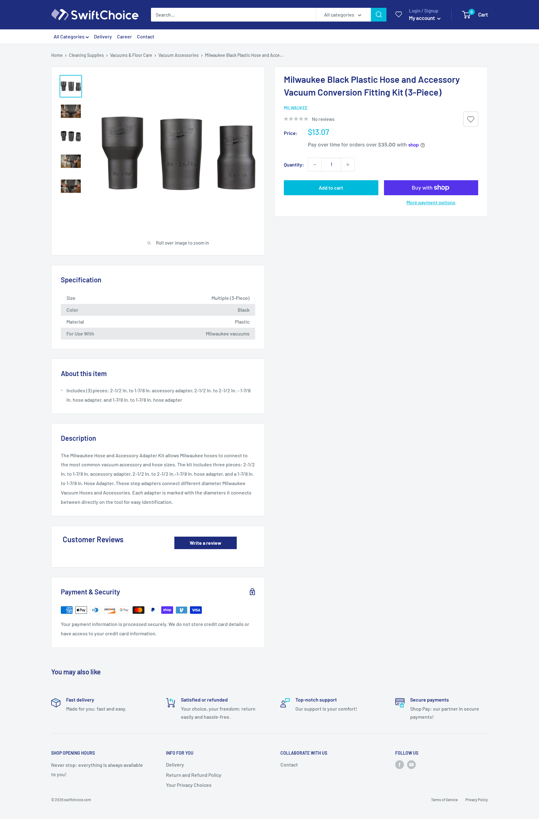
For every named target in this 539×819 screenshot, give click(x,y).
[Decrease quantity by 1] (314, 164)
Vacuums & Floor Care (131, 55)
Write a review (205, 543)
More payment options (430, 202)
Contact (145, 36)
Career (124, 36)
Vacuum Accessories (178, 55)
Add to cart (331, 188)
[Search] (378, 15)
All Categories (69, 36)
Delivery (103, 36)
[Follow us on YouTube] (411, 764)
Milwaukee (296, 108)
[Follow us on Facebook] (399, 764)
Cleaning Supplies (86, 55)
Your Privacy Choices (188, 785)
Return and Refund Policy (193, 775)
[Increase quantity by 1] (347, 164)
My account (422, 18)
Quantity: (294, 164)
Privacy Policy (476, 799)
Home (57, 55)
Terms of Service (444, 799)
